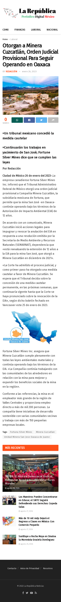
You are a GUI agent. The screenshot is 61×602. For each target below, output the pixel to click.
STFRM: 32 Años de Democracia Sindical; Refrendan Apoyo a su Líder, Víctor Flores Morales (30, 480)
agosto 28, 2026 (13, 488)
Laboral (36, 29)
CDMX (6, 29)
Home (5, 39)
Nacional (52, 29)
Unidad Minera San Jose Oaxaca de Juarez (27, 437)
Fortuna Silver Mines (21, 432)
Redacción (11, 71)
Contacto (11, 568)
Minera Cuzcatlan (45, 432)
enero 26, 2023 (29, 71)
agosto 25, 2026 (26, 544)
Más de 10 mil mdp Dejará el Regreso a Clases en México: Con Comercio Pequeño (36, 521)
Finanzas (19, 29)
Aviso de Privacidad (29, 568)
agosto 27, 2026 (26, 511)
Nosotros (48, 568)
